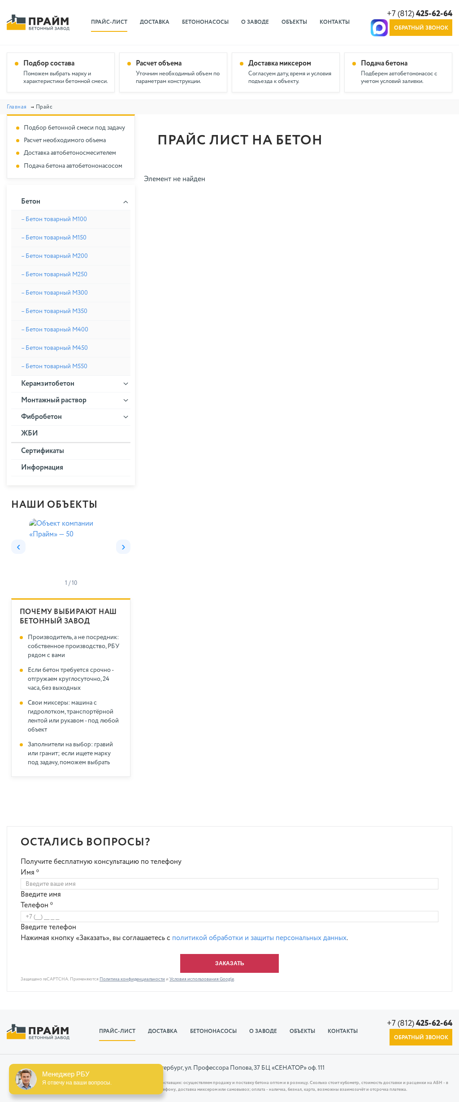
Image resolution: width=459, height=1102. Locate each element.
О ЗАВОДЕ (255, 22)
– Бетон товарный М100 (54, 219)
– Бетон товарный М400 (54, 330)
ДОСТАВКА (154, 22)
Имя (30, 872)
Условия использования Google (201, 979)
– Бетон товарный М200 (54, 256)
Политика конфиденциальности (132, 979)
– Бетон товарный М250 (54, 274)
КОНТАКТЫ (335, 22)
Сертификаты (42, 451)
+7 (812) (419, 14)
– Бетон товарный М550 (54, 366)
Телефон (37, 905)
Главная (17, 107)
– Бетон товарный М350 (54, 311)
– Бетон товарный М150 (54, 238)
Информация (42, 467)
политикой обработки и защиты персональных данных (259, 938)
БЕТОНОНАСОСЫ (205, 22)
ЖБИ (29, 433)
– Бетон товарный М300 (54, 293)
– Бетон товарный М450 (54, 348)
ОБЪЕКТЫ (294, 22)
